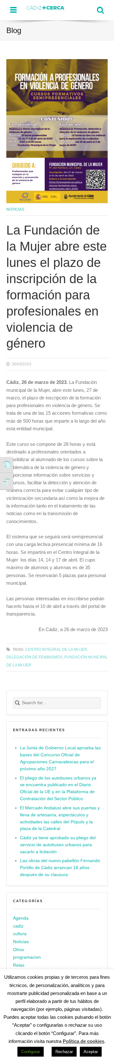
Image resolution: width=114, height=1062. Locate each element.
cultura (20, 933)
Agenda (20, 918)
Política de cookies (83, 1041)
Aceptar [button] (91, 1051)
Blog (13, 30)
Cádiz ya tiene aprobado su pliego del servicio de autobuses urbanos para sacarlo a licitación (58, 844)
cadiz (18, 926)
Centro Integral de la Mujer (56, 649)
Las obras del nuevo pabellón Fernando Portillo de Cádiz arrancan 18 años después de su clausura (60, 867)
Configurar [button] (30, 1051)
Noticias (15, 209)
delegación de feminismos (34, 657)
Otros (18, 949)
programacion (27, 957)
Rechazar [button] (64, 1051)
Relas (18, 965)
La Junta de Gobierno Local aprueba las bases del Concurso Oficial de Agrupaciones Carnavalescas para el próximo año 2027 (60, 758)
